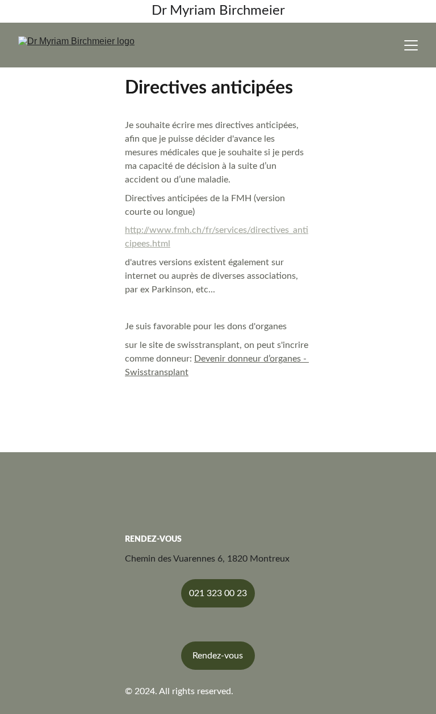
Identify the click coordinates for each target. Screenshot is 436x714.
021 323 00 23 (218, 593)
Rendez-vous (217, 655)
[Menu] (411, 45)
